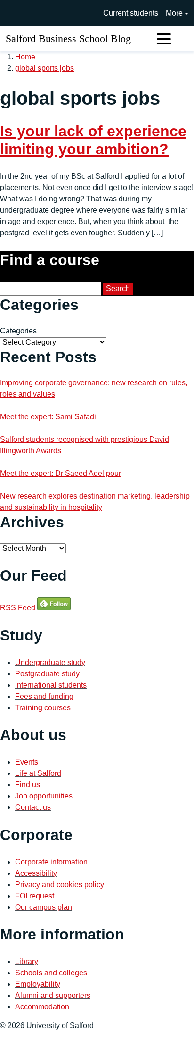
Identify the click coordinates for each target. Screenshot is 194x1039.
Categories (18, 331)
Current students (130, 13)
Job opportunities (44, 796)
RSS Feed (17, 608)
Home (25, 57)
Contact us (33, 807)
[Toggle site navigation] (163, 39)
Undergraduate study (50, 662)
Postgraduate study (47, 674)
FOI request (34, 896)
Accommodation (42, 1007)
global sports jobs (44, 68)
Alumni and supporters (52, 995)
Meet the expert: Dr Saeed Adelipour (60, 473)
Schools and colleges (51, 973)
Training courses (43, 708)
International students (51, 685)
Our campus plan (43, 907)
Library (26, 961)
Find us (27, 785)
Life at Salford (38, 773)
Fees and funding (44, 696)
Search (118, 288)
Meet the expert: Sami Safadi (48, 417)
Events (26, 762)
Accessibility (36, 873)
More (174, 13)
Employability (37, 984)
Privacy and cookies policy (59, 885)
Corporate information (51, 862)
